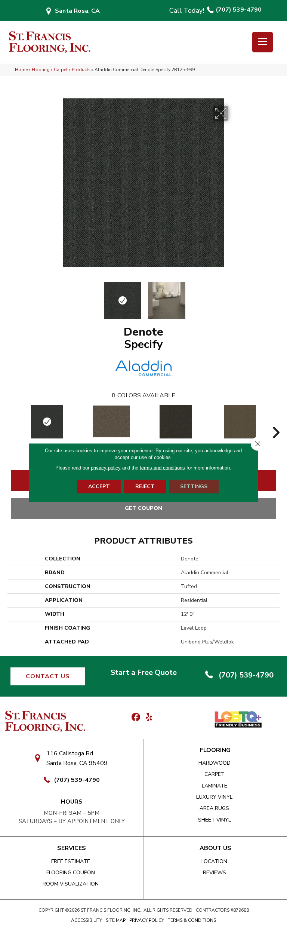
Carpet (61, 70)
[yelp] (149, 717)
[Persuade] (240, 421)
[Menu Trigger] (262, 42)
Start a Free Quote (144, 672)
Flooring (41, 70)
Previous (54, 296)
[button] (47, 676)
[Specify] (47, 421)
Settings (193, 486)
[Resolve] (111, 421)
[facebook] (135, 717)
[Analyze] (176, 421)
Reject (145, 486)
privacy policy (106, 468)
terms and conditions (162, 468)
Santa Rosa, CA (77, 11)
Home (21, 70)
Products (81, 70)
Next (233, 296)
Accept (99, 486)
